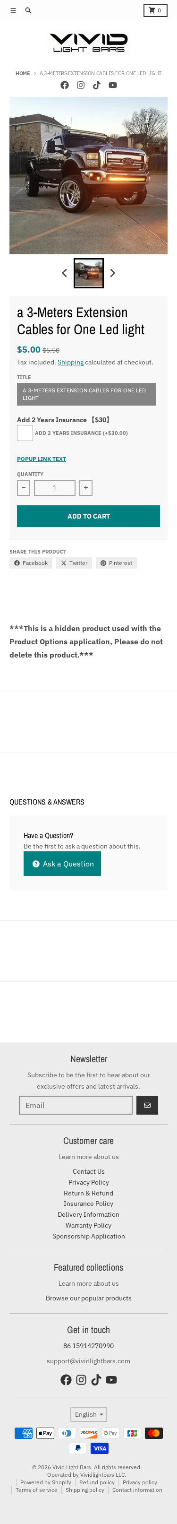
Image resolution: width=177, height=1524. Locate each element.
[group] (89, 273)
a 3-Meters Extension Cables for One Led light (84, 394)
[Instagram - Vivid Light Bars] (81, 85)
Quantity (30, 474)
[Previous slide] (65, 273)
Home (23, 73)
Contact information (137, 1489)
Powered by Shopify (45, 1482)
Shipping (71, 362)
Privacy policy (140, 1482)
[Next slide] (112, 273)
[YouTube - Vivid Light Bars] (113, 85)
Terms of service (37, 1489)
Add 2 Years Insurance (81, 433)
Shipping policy (85, 1489)
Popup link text (41, 458)
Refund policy (97, 1482)
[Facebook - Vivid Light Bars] (65, 85)
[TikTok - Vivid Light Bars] (97, 85)
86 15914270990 (88, 1346)
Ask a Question (67, 863)
